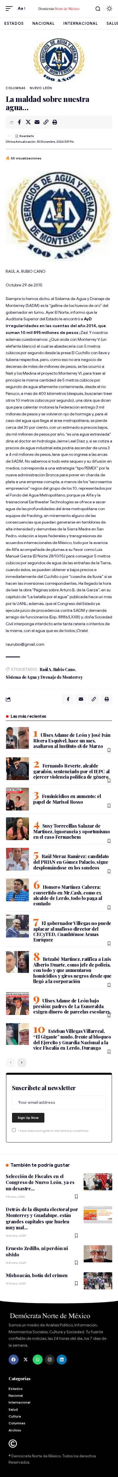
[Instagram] (50, 1360)
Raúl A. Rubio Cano (57, 669)
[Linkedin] (62, 1360)
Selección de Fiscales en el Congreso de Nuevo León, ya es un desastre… (40, 1182)
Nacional (98, 1257)
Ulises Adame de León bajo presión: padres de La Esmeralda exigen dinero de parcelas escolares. (72, 1006)
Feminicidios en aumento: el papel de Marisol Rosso (67, 799)
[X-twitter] (26, 1360)
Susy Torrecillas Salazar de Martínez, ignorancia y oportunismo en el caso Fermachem (71, 831)
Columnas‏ (15, 88)
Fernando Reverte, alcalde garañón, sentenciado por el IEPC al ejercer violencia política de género (71, 771)
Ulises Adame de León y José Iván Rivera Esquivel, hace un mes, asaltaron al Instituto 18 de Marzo (72, 740)
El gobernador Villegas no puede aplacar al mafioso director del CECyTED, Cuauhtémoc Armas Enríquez (72, 931)
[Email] (37, 122)
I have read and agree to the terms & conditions (53, 1131)
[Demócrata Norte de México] (59, 8)
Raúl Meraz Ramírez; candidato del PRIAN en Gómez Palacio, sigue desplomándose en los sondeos (71, 861)
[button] (10, 8)
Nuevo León (41, 88)
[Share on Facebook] (19, 122)
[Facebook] (14, 1360)
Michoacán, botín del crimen (37, 1275)
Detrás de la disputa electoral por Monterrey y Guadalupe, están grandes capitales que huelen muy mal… (42, 1218)
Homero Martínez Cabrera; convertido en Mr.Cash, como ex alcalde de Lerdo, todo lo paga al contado (67, 895)
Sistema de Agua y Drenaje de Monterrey (44, 677)
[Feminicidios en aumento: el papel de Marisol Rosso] (17, 799)
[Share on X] (28, 122)
